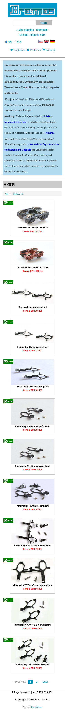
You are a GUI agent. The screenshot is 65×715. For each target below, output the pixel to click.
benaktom (36, 707)
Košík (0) (50, 50)
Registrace (19, 50)
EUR (19, 42)
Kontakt (23, 35)
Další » (46, 681)
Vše (6, 193)
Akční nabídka (25, 30)
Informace (42, 30)
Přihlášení (35, 50)
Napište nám (37, 35)
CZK (10, 42)
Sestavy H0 (18, 193)
